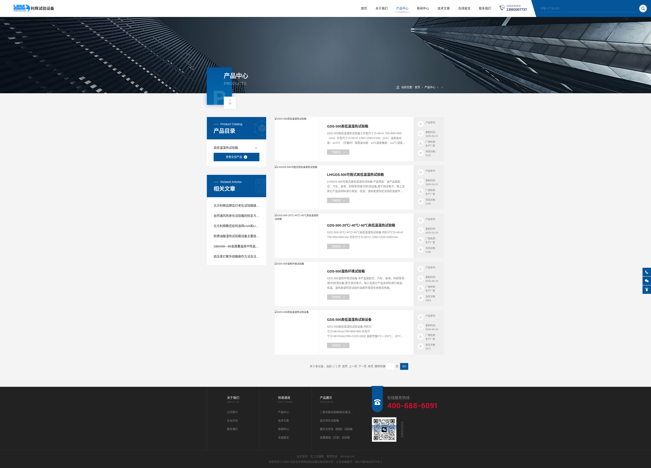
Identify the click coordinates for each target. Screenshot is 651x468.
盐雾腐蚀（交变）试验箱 (335, 437)
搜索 (643, 8)
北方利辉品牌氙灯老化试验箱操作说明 (236, 205)
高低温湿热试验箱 (226, 148)
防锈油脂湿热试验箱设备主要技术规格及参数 (236, 236)
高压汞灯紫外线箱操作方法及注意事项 (236, 256)
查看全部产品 (234, 156)
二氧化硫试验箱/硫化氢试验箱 (337, 412)
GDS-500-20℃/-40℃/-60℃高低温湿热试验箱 (361, 225)
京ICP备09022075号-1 (368, 461)
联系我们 (485, 8)
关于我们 (382, 8)
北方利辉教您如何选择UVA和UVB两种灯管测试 (236, 226)
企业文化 (232, 420)
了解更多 (336, 152)
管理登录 (332, 456)
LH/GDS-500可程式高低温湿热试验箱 (355, 175)
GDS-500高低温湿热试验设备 (349, 319)
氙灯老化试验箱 (329, 420)
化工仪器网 (317, 456)
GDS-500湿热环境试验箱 (346, 271)
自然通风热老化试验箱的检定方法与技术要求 (236, 216)
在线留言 (464, 8)
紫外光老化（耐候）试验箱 (336, 429)
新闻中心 (423, 8)
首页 (364, 8)
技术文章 (444, 8)
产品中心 (402, 8)
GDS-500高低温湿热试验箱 (347, 126)
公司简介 (232, 412)
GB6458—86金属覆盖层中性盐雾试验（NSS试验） (236, 246)
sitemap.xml (347, 456)
